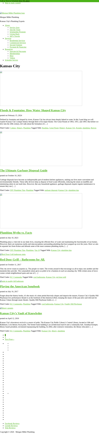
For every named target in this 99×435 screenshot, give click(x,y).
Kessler (79, 128)
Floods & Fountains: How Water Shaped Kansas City (33, 110)
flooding (45, 128)
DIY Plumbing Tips (17, 190)
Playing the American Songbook (20, 286)
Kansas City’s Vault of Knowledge (21, 313)
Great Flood (53, 128)
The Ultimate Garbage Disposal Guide (23, 170)
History (19, 128)
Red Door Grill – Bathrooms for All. (22, 259)
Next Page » (9, 339)
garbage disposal (51, 190)
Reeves (93, 128)
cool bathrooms (39, 277)
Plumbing (27, 128)
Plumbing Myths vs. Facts (16, 232)
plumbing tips (73, 190)
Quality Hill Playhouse (73, 304)
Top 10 (37, 250)
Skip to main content (13, 3)
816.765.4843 (24, 1)
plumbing (86, 128)
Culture (13, 128)
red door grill (61, 277)
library (54, 331)
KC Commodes (16, 277)
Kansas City (70, 128)
